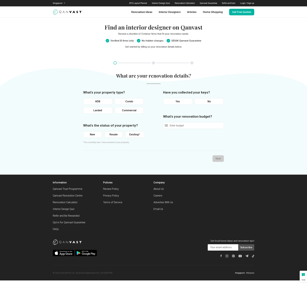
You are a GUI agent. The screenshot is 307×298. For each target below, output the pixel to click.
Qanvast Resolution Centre (68, 195)
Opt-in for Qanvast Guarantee (69, 222)
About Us (159, 188)
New (92, 134)
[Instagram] (226, 256)
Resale (114, 134)
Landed (97, 110)
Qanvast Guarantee (208, 3)
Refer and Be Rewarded (66, 215)
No (209, 101)
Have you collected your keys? (186, 92)
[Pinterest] (233, 256)
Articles (192, 12)
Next (218, 158)
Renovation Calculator (185, 3)
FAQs (56, 229)
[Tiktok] (253, 256)
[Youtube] (240, 256)
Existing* (134, 134)
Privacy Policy (111, 195)
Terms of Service (112, 202)
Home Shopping (213, 12)
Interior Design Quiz (161, 3)
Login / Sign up (247, 3)
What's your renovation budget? (187, 116)
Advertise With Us (163, 202)
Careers (158, 195)
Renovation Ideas (141, 12)
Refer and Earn (228, 3)
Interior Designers (170, 12)
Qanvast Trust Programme (67, 188)
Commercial (129, 110)
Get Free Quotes (241, 12)
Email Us (158, 209)
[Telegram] (246, 256)
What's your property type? (104, 92)
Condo (129, 101)
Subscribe (246, 247)
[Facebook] (221, 256)
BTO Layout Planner (138, 3)
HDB (97, 101)
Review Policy (111, 188)
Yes (178, 101)
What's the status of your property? (110, 125)
